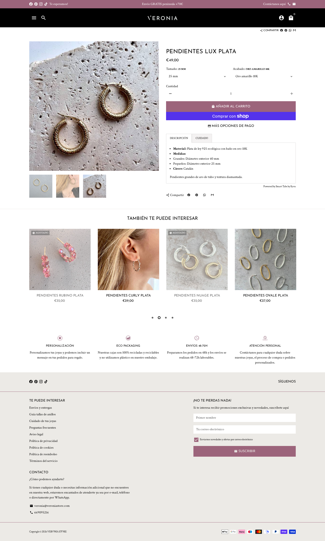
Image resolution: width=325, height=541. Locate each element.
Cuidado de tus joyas (42, 421)
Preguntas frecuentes (42, 428)
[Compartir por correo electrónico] (294, 30)
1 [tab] (152, 317)
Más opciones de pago (233, 126)
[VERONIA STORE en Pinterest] (36, 4)
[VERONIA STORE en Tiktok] (46, 4)
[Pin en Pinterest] (286, 30)
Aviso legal (36, 434)
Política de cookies (41, 447)
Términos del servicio (43, 461)
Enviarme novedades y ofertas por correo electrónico (226, 439)
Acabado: (251, 69)
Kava (293, 186)
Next (291, 269)
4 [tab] (172, 317)
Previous (35, 106)
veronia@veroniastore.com (50, 506)
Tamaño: (176, 69)
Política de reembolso (43, 454)
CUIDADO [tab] (202, 138)
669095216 (39, 512)
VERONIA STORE (57, 531)
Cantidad (172, 86)
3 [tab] (165, 317)
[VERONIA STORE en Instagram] (41, 4)
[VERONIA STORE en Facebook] (31, 4)
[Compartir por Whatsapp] (290, 30)
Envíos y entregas (40, 408)
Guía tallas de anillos (42, 414)
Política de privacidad (43, 441)
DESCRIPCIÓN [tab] (179, 138)
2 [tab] (159, 317)
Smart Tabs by (283, 186)
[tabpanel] (231, 163)
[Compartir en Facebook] (281, 30)
